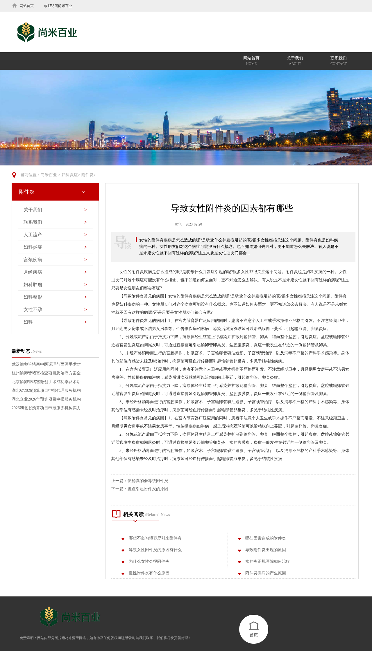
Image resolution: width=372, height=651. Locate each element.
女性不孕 (55, 309)
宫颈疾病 (55, 259)
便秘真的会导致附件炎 (148, 481)
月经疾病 (55, 272)
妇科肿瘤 (55, 284)
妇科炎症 (70, 175)
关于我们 (295, 61)
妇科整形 (55, 297)
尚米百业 (49, 175)
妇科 (55, 322)
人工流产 (55, 234)
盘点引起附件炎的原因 (148, 489)
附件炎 (87, 175)
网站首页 (251, 61)
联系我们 (338, 61)
